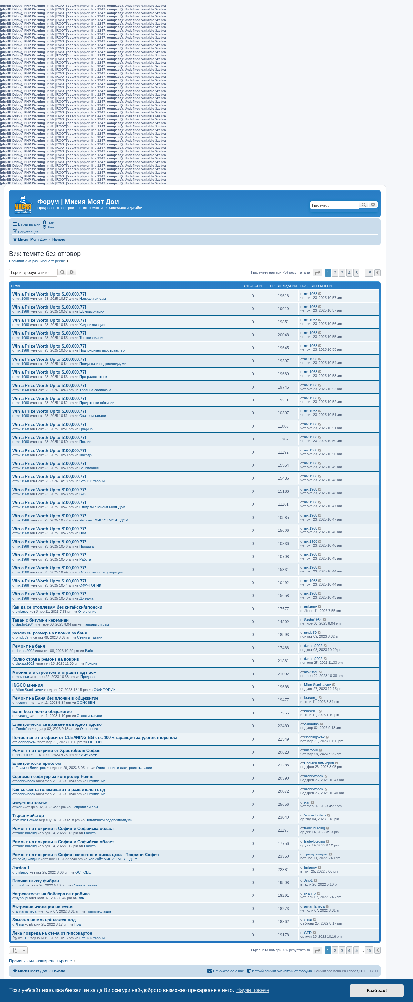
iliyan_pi (22, 898)
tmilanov (22, 611)
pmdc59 (22, 637)
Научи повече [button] (252, 990)
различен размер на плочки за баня (49, 633)
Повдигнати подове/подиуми (102, 364)
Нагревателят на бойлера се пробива (51, 893)
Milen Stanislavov (29, 690)
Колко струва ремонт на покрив (45, 659)
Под (82, 533)
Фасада (85, 455)
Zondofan (23, 729)
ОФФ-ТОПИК (90, 585)
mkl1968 (22, 298)
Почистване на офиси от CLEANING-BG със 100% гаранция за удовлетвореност (95, 737)
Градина (86, 429)
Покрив (85, 442)
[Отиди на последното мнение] (320, 293)
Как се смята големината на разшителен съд (58, 789)
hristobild (23, 755)
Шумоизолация (91, 311)
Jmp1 (20, 885)
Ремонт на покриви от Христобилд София (56, 750)
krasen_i (22, 702)
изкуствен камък (29, 802)
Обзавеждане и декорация (101, 572)
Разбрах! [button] (377, 990)
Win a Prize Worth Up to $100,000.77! (49, 294)
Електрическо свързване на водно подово (57, 724)
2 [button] (335, 273)
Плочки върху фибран (35, 880)
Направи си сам (92, 298)
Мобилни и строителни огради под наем (54, 672)
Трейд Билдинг (28, 859)
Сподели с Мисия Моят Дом (102, 507)
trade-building (26, 833)
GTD (25, 938)
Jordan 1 (21, 867)
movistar (22, 677)
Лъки (20, 924)
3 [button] (342, 273)
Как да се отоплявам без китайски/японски (57, 607)
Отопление (87, 611)
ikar (19, 807)
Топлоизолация (91, 337)
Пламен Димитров (31, 768)
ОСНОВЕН (86, 702)
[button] (317, 272)
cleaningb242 (26, 742)
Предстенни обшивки (96, 403)
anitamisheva (26, 911)
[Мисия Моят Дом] (24, 203)
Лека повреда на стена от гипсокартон (52, 933)
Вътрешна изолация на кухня (43, 907)
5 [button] (356, 273)
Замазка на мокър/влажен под (44, 919)
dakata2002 (25, 651)
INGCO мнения (27, 685)
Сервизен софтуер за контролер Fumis (52, 776)
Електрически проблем (36, 763)
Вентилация (89, 468)
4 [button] (349, 273)
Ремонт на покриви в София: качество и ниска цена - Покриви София (85, 854)
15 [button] (369, 273)
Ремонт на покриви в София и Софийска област (63, 828)
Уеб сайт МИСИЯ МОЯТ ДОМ (103, 520)
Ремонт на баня (28, 646)
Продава (86, 546)
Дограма (86, 598)
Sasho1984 (25, 624)
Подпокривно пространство (102, 350)
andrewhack (25, 781)
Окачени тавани (92, 416)
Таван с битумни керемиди (40, 620)
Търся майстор (28, 815)
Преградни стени (93, 377)
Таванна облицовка (95, 390)
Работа (85, 559)
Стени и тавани (92, 481)
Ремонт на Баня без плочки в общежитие (55, 698)
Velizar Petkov (27, 820)
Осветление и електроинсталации (124, 768)
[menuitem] (48, 222)
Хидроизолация (92, 325)
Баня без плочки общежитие (42, 711)
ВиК (82, 494)
